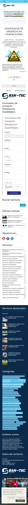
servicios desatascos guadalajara (17, 46)
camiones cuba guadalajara (10, 258)
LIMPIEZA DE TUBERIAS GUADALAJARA (14, 332)
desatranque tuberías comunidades (11, 393)
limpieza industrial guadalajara (13, 413)
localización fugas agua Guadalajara (12, 277)
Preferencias (21, 497)
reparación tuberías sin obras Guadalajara (14, 294)
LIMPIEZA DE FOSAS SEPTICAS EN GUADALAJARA (16, 346)
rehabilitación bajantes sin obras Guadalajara (13, 423)
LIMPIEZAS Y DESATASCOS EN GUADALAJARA (16, 317)
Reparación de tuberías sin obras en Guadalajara (15, 216)
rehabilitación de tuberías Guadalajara (13, 288)
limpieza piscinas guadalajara (9, 415)
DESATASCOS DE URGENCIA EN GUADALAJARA (14, 31)
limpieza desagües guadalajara (10, 410)
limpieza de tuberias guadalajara (12, 409)
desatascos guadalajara (13, 384)
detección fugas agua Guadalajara (12, 266)
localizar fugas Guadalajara (10, 279)
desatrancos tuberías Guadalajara (10, 392)
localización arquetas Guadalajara (11, 275)
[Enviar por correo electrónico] (8, 77)
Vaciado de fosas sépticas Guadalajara (13, 256)
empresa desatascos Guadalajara (11, 268)
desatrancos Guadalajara (9, 264)
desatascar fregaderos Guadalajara (12, 260)
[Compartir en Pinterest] (17, 77)
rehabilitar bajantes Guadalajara (11, 290)
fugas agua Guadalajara (9, 272)
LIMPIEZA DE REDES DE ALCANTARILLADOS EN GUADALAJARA (14, 354)
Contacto (5, 503)
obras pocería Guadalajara (9, 281)
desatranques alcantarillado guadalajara (12, 395)
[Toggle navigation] (4, 1)
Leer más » (23, 71)
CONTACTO (5, 313)
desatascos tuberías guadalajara (12, 387)
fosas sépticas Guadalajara (9, 270)
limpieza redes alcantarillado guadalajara (12, 416)
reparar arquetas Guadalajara (10, 297)
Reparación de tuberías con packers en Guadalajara (15, 221)
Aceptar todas (20, 500)
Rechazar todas (11, 497)
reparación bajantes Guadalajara (11, 292)
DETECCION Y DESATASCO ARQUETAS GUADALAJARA (15, 339)
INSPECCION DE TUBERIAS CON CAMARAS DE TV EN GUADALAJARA (16, 325)
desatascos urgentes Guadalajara (11, 262)
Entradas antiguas (20, 90)
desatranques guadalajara (9, 397)
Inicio (9, 90)
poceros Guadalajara (8, 283)
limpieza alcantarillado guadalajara (11, 405)
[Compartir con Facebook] (14, 77)
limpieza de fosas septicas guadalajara (11, 407)
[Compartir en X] (11, 77)
